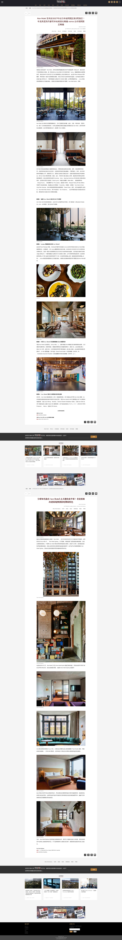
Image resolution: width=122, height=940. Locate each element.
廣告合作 (79, 5)
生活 (49, 5)
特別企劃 (67, 5)
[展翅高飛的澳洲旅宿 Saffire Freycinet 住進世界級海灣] (70, 889)
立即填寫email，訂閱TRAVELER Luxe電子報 (75, 926)
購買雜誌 (73, 5)
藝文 (53, 5)
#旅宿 (75, 31)
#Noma (59, 31)
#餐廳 (84, 31)
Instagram (26, 928)
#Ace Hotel (54, 31)
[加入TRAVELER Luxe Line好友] (114, 2)
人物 (57, 5)
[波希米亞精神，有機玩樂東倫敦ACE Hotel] (89, 456)
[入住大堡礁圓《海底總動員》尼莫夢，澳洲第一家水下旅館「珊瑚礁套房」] (51, 889)
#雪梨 (84, 508)
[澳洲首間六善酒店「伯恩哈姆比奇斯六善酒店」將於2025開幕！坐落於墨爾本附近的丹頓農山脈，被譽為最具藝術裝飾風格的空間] (33, 889)
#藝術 (80, 508)
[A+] (29, 13)
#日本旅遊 (80, 31)
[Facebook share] (86, 13)
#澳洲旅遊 (76, 508)
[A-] (26, 13)
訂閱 (94, 436)
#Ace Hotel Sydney (56, 508)
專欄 (62, 5)
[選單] (2, 2)
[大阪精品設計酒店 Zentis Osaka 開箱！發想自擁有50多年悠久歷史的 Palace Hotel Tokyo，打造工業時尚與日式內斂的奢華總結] (33, 456)
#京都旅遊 (64, 31)
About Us (26, 926)
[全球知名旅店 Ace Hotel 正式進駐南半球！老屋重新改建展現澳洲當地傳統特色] (70, 456)
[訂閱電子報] (117, 2)
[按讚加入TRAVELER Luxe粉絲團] (109, 2)
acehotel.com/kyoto (42, 415)
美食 (40, 5)
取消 (75, 931)
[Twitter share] (90, 13)
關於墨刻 (85, 5)
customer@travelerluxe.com (61, 938)
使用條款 (26, 933)
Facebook (26, 927)
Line (25, 930)
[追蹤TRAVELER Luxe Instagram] (112, 2)
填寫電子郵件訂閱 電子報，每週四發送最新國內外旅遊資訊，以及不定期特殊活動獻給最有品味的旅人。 (45, 437)
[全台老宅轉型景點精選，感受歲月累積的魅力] (51, 456)
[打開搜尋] (120, 2)
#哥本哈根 (70, 31)
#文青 (63, 508)
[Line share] (96, 13)
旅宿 (44, 5)
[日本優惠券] (61, 479)
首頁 (27, 8)
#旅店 (71, 508)
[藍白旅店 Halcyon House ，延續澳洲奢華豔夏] (89, 889)
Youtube (26, 931)
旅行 (36, 5)
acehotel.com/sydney (43, 852)
